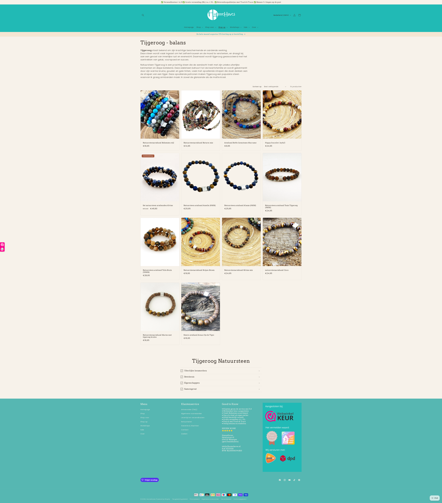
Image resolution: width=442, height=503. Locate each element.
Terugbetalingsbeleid (180, 499)
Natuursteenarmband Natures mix (198, 143)
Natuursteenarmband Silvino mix (238, 270)
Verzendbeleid (226, 499)
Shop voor (144, 417)
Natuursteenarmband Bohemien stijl (158, 143)
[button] (142, 15)
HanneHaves (151, 499)
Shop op (143, 422)
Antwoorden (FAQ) (189, 409)
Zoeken (184, 434)
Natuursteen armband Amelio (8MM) (200, 205)
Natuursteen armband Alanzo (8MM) (240, 205)
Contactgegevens (240, 499)
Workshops (145, 426)
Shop (142, 413)
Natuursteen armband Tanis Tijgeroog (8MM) (281, 206)
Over (142, 434)
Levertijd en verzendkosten (193, 417)
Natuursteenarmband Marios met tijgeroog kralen (157, 336)
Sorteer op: (257, 86)
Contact (184, 430)
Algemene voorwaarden (191, 413)
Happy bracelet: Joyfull (275, 143)
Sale (142, 430)
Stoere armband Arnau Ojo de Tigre (199, 335)
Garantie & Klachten (190, 426)
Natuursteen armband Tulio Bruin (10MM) (157, 271)
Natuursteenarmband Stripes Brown (199, 270)
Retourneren (186, 422)
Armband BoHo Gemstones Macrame (240, 143)
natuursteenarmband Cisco (277, 270)
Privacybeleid (194, 499)
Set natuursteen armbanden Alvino (158, 205)
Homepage (145, 409)
